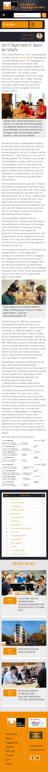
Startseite (11, 734)
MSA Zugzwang (16, 543)
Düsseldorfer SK (16, 525)
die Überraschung (20, 57)
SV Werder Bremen (17, 517)
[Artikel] (33, 24)
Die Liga (10, 751)
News (9, 738)
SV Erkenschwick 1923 (18, 554)
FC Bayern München (17, 510)
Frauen (10, 755)
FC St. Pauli (14, 532)
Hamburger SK (15, 514)
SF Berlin (13, 547)
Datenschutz (37, 749)
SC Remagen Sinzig (17, 550)
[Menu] (3, 15)
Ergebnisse (12, 742)
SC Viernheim (15, 499)
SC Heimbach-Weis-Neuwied (20, 528)
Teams (9, 746)
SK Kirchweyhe (15, 506)
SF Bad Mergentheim (18, 536)
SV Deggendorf (16, 539)
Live (8, 759)
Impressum (36, 745)
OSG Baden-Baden (17, 503)
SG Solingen (14, 521)
